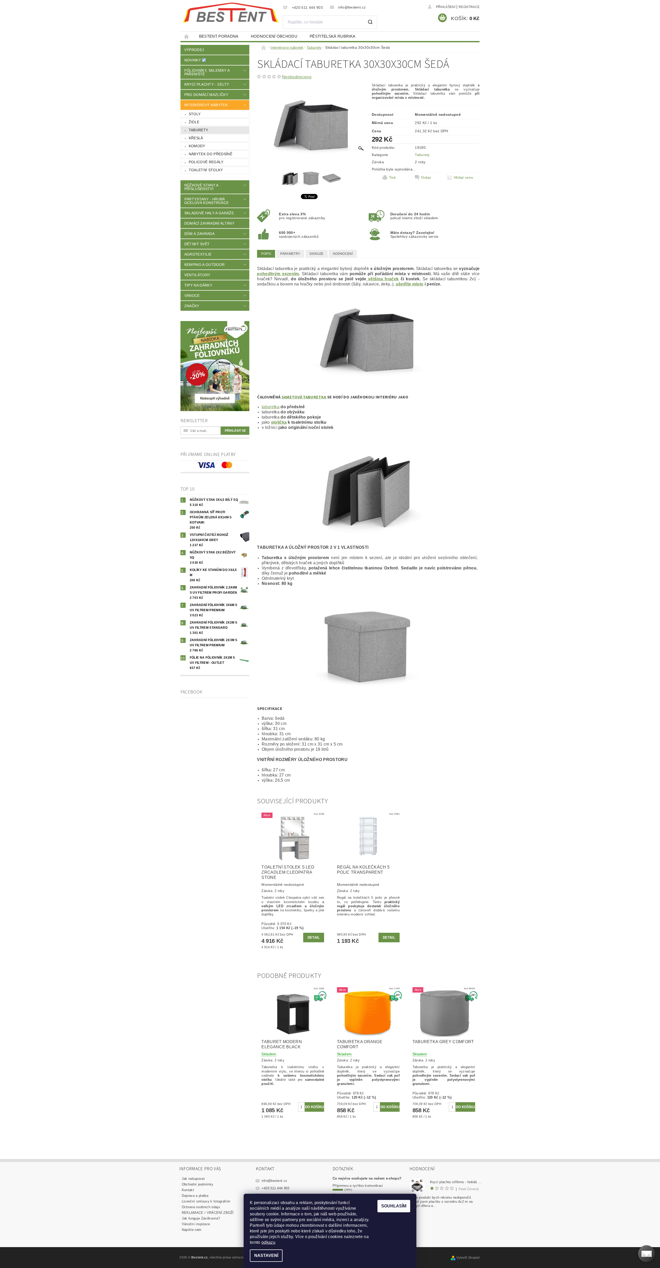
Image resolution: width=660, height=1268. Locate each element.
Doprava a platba (195, 1196)
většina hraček (382, 279)
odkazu (268, 1242)
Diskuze (317, 254)
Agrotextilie (198, 254)
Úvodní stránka (186, 36)
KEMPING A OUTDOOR (204, 265)
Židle (194, 122)
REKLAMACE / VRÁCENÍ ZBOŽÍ (208, 1213)
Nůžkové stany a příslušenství (201, 187)
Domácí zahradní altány (209, 223)
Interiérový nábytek (206, 105)
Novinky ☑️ (195, 60)
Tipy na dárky (198, 285)
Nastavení (266, 1255)
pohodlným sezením (278, 274)
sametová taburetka (304, 397)
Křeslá (196, 138)
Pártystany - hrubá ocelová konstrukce (206, 201)
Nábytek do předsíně (210, 154)
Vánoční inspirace (196, 1224)
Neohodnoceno (296, 77)
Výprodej (194, 50)
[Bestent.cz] (230, 13)
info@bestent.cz (274, 1181)
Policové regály (206, 162)
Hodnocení (343, 254)
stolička (279, 422)
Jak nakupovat (193, 1179)
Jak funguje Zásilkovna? (201, 1218)
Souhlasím (393, 1206)
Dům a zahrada (199, 234)
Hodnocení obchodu (274, 36)
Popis (266, 254)
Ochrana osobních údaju (201, 1207)
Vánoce (192, 295)
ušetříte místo (409, 284)
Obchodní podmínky (197, 1184)
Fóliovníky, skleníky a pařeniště (206, 72)
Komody (197, 146)
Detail (314, 937)
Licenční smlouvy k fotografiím (206, 1201)
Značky (191, 306)
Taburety (198, 130)
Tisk (392, 177)
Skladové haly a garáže (209, 213)
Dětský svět (197, 244)
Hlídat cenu (463, 177)
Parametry (290, 254)
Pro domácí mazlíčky (206, 95)
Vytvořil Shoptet (468, 1257)
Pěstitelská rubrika (332, 36)
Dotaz (426, 177)
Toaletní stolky (206, 170)
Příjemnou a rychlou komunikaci (358, 1186)
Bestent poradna (218, 36)
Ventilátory (197, 275)
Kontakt (188, 1190)
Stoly (195, 114)
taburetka (270, 407)
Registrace (469, 7)
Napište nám (192, 1230)
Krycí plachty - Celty (206, 84)
